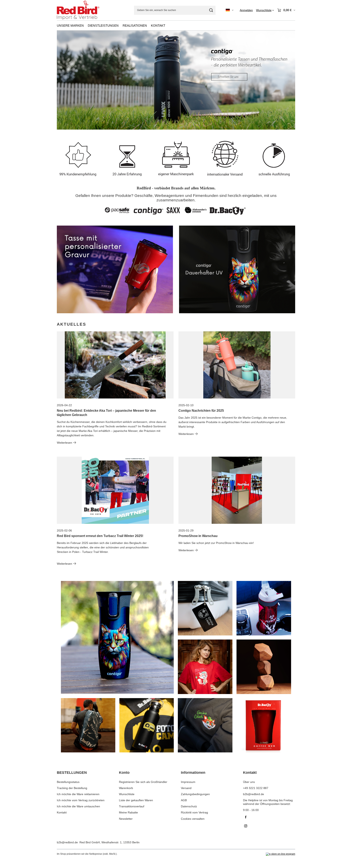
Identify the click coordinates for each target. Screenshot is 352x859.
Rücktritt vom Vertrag (194, 812)
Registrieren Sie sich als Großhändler (143, 782)
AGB (184, 800)
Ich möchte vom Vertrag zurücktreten (80, 800)
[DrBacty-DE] (115, 269)
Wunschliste (126, 794)
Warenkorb (126, 788)
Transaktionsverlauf (131, 806)
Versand (186, 788)
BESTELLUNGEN (72, 773)
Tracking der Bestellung (72, 788)
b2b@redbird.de (67, 842)
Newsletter (126, 818)
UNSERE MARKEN (70, 25)
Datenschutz (189, 806)
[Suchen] (211, 10)
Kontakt (62, 812)
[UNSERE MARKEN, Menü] (86, 25)
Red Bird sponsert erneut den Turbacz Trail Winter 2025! (100, 536)
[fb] (269, 817)
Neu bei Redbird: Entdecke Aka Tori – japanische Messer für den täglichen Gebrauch (106, 413)
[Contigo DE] (237, 269)
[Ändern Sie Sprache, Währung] (229, 10)
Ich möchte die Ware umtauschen (78, 806)
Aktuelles (71, 324)
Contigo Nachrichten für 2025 (201, 410)
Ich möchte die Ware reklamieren (78, 794)
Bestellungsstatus (68, 782)
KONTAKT (158, 25)
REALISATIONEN (135, 25)
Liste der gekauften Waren (136, 800)
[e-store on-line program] (280, 854)
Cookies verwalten (193, 818)
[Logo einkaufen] (78, 10)
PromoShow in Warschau (198, 536)
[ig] (269, 826)
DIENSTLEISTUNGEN (103, 25)
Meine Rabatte (128, 812)
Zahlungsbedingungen (195, 794)
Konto (124, 773)
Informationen (193, 773)
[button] (295, 80)
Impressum (188, 782)
